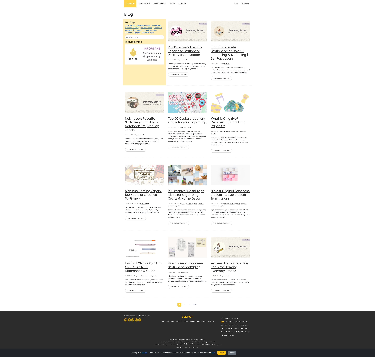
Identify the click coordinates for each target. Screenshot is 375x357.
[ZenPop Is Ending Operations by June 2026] (144, 54)
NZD (233, 335)
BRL (246, 325)
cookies (144, 353)
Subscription (144, 3)
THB (222, 335)
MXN (229, 328)
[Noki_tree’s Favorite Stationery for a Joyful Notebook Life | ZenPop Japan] (144, 102)
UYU (235, 328)
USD (222, 321)
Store (172, 3)
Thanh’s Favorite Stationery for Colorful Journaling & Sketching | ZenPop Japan (229, 53)
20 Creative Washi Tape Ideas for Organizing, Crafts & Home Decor (186, 195)
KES (229, 332)
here (213, 353)
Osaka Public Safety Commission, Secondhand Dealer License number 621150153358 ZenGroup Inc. (188, 345)
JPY (226, 321)
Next (194, 304)
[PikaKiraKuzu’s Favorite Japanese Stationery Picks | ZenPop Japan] (187, 31)
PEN (232, 328)
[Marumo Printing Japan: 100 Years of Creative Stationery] (144, 175)
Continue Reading (179, 74)
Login (235, 3)
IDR (229, 325)
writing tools (156, 25)
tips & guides (130, 25)
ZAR (226, 332)
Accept (221, 353)
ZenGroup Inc (200, 339)
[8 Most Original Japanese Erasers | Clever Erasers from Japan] (230, 175)
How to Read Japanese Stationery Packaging (185, 265)
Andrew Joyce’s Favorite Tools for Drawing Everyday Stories (229, 267)
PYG (239, 328)
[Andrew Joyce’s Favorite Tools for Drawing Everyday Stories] (230, 247)
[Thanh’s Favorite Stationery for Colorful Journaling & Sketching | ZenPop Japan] (230, 31)
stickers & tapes (148, 32)
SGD (229, 335)
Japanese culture (143, 25)
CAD (222, 325)
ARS (243, 325)
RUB (240, 321)
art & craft (138, 30)
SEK (239, 332)
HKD (232, 325)
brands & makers (150, 30)
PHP (249, 332)
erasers (226, 203)
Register (245, 3)
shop (189, 127)
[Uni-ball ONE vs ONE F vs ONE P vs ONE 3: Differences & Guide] (144, 247)
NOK (245, 332)
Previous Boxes (160, 3)
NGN (222, 332)
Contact (179, 321)
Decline (232, 353)
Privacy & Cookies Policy (198, 321)
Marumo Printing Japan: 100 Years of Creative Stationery (143, 195)
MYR (226, 325)
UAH (243, 321)
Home (162, 321)
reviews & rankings (132, 28)
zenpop (187, 317)
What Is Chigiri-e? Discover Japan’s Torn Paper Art (227, 122)
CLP (222, 328)
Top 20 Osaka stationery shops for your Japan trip (187, 120)
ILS (242, 332)
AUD (247, 321)
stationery (184, 127)
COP (225, 328)
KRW (225, 335)
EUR (233, 321)
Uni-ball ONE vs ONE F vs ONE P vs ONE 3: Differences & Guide (143, 267)
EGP (242, 328)
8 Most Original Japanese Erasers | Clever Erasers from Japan (230, 195)
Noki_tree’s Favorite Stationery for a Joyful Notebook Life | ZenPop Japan (142, 124)
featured (184, 60)
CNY (230, 321)
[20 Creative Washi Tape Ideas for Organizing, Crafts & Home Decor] (187, 175)
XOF (236, 332)
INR (239, 325)
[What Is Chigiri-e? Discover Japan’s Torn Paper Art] (230, 102)
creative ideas (146, 28)
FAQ (168, 321)
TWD (236, 325)
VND (232, 332)
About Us (182, 3)
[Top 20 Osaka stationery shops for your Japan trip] (187, 102)
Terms (186, 321)
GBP (236, 321)
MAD (246, 328)
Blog (172, 321)
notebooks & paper (132, 32)
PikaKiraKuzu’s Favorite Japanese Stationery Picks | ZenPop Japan (185, 51)
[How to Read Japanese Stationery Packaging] (187, 247)
